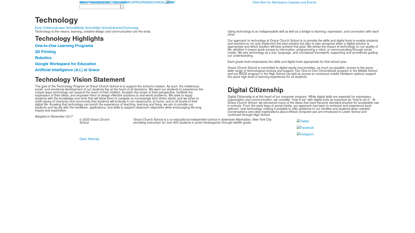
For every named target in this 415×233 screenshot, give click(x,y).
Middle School (84, 27)
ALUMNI (167, 2)
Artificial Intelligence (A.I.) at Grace (67, 69)
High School (102, 27)
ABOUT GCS (88, 2)
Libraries (117, 27)
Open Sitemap (89, 139)
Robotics (43, 57)
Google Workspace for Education (65, 63)
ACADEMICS (125, 2)
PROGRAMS (142, 2)
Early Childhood (46, 27)
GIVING (156, 2)
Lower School (66, 27)
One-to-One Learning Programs (64, 45)
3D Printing (45, 51)
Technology (131, 27)
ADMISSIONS (106, 2)
